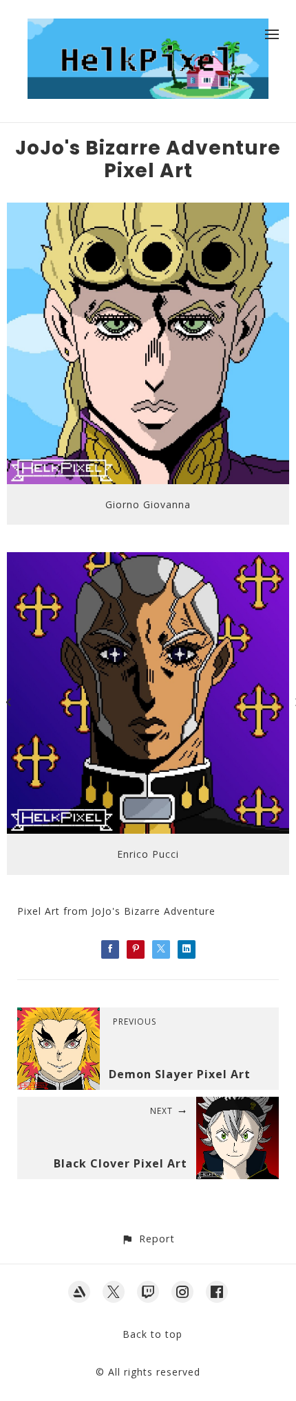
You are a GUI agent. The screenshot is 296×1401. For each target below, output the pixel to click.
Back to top (152, 1334)
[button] (148, 1239)
